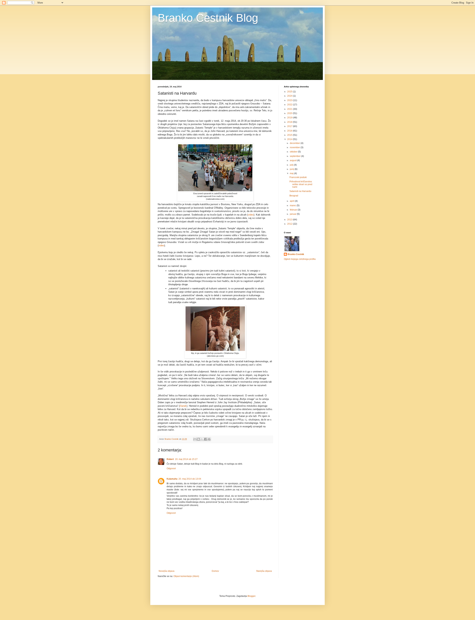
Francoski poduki (298, 177)
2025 (290, 91)
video (251, 214)
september (295, 156)
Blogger (251, 596)
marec (293, 205)
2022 (290, 104)
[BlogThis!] (198, 439)
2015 (290, 135)
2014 (290, 139)
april (292, 201)
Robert (170, 459)
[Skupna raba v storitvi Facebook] (205, 439)
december (295, 143)
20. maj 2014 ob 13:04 (189, 479)
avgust (293, 160)
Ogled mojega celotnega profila (300, 259)
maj (292, 173)
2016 (290, 130)
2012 (290, 224)
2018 (290, 122)
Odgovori (171, 468)
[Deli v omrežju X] (202, 439)
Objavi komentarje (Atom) (186, 576)
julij (292, 165)
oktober (294, 151)
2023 (290, 100)
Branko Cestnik (296, 254)
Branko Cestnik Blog (208, 18)
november (295, 147)
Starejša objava (264, 571)
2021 (290, 109)
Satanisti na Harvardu (300, 191)
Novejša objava (166, 571)
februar (294, 209)
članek (183, 405)
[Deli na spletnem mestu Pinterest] (209, 439)
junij (292, 169)
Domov (215, 571)
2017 (290, 126)
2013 (290, 219)
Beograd (293, 195)
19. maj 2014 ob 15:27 (186, 459)
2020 (290, 113)
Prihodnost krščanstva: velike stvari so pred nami (300, 184)
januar (293, 214)
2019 (290, 117)
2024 (290, 96)
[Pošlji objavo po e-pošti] (195, 439)
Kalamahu (172, 479)
